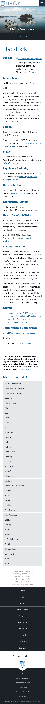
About (22, 603)
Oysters (8, 481)
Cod (6, 413)
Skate (7, 529)
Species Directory (29, 343)
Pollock (8, 490)
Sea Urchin (10, 510)
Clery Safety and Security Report (22, 692)
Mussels (8, 476)
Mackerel (9, 466)
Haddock (9, 437)
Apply (22, 673)
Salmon (8, 500)
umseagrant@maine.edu (22, 584)
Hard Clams (10, 452)
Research (22, 635)
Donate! (22, 648)
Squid (7, 544)
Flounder (9, 432)
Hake (7, 442)
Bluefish (8, 408)
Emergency (22, 697)
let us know (24, 369)
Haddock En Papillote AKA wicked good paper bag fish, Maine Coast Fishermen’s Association (24, 319)
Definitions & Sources (14, 388)
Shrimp (8, 524)
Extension (22, 622)
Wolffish (8, 563)
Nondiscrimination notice (22, 683)
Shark (7, 520)
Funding (22, 616)
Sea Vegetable (11, 515)
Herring (8, 456)
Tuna (7, 558)
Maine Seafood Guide (14, 383)
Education (22, 629)
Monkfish (9, 471)
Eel (6, 427)
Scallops (8, 505)
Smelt (7, 534)
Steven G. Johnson (30, 72)
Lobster (8, 461)
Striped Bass (10, 549)
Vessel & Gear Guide (13, 393)
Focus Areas (22, 609)
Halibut (8, 447)
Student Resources (22, 678)
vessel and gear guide (19, 193)
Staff (23, 597)
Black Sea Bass (11, 403)
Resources (22, 641)
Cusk (7, 422)
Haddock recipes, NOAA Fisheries (22, 313)
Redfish (8, 495)
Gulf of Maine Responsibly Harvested (19, 333)
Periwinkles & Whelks (14, 486)
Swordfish (9, 554)
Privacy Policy (22, 687)
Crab (7, 417)
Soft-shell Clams (12, 539)
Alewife (8, 398)
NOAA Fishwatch (11, 163)
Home (22, 590)
